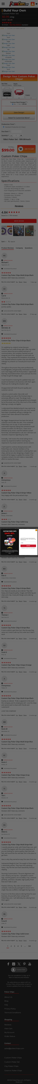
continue (28, 545)
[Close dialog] (36, 530)
